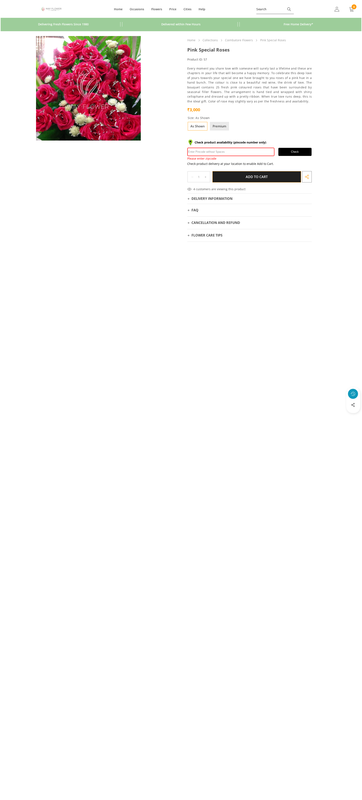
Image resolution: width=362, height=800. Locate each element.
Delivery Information (212, 198)
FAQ (194, 210)
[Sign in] (336, 9)
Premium (219, 126)
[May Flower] (51, 9)
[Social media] (353, 405)
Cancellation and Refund (215, 222)
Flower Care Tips (206, 235)
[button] (353, 416)
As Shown (197, 126)
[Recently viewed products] (353, 394)
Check (295, 152)
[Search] (289, 9)
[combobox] (275, 9)
